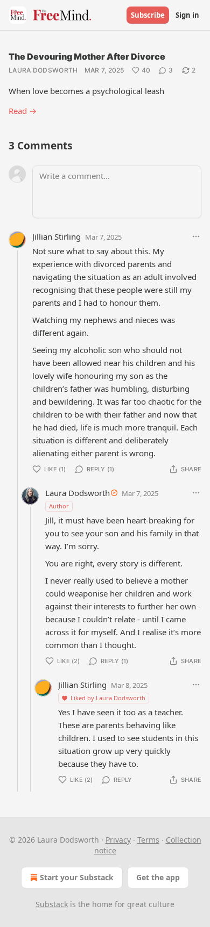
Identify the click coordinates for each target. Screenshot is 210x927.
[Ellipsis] (196, 236)
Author (59, 506)
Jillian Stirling (56, 236)
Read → (23, 110)
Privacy (118, 840)
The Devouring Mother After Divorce (87, 56)
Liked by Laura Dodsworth (108, 698)
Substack (52, 904)
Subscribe (148, 15)
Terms (148, 840)
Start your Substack (77, 877)
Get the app (158, 877)
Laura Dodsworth (43, 70)
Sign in (187, 15)
